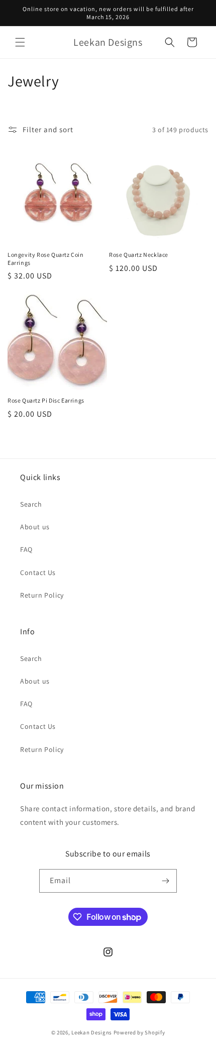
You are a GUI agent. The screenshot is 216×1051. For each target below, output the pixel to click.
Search (31, 504)
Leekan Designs (92, 1032)
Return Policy (42, 595)
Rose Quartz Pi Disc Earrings (46, 400)
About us (35, 526)
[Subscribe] (165, 881)
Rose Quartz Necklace (138, 254)
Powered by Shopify (139, 1032)
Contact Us (38, 572)
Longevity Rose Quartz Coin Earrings (46, 258)
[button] (20, 42)
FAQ (26, 549)
